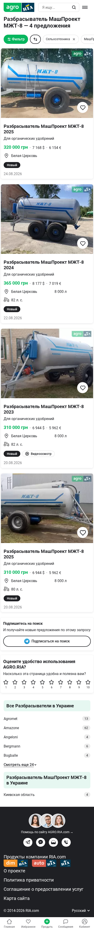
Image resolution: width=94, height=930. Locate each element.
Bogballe (46, 755)
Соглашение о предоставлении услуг (43, 889)
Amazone (46, 728)
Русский (79, 910)
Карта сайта (17, 898)
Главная (9, 926)
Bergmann (46, 746)
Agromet (46, 719)
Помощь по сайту (47, 832)
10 (88, 687)
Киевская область (46, 795)
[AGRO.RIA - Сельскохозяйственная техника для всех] (21, 7)
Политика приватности (29, 880)
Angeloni (46, 737)
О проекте (14, 871)
